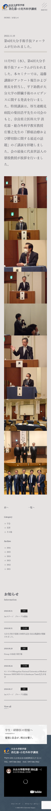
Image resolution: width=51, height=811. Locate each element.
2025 (9, 552)
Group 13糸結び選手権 (13, 654)
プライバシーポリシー (32, 804)
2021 (9, 569)
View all (7, 706)
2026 (9, 548)
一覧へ (31, 507)
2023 (9, 560)
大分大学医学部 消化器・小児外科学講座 (19, 7)
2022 (9, 565)
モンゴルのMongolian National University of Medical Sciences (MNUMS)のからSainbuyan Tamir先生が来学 (25, 674)
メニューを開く (44, 7)
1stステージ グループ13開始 (16, 694)
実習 (8, 528)
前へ (6, 507)
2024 (9, 556)
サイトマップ (15, 804)
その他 (9, 532)
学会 (8, 523)
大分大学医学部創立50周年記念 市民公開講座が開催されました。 (24, 635)
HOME (7, 18)
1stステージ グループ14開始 (16, 616)
